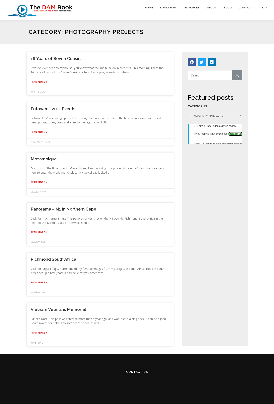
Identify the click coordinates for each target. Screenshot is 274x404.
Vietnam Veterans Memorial (58, 309)
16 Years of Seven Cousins (56, 58)
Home (149, 7)
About (211, 7)
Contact (246, 7)
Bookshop (168, 7)
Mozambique (44, 158)
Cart (264, 7)
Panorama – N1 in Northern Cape (63, 209)
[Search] (237, 75)
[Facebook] (192, 62)
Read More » (39, 81)
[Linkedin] (212, 62)
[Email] (120, 383)
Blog (228, 7)
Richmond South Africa (53, 259)
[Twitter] (202, 62)
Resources (191, 7)
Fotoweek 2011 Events (53, 108)
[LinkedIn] (154, 383)
